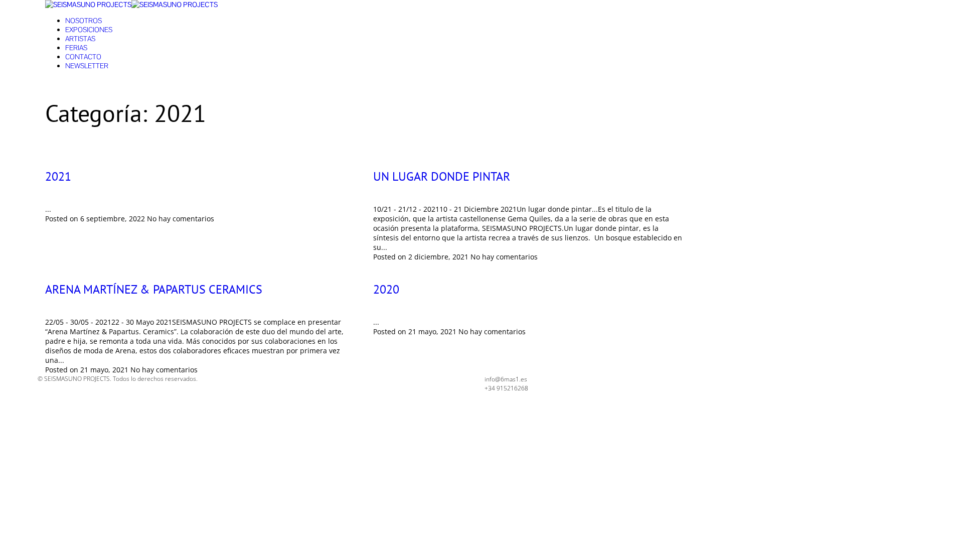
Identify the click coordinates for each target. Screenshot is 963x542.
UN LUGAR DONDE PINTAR (441, 176)
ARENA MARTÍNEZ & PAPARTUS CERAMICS (153, 289)
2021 (58, 176)
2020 (386, 289)
